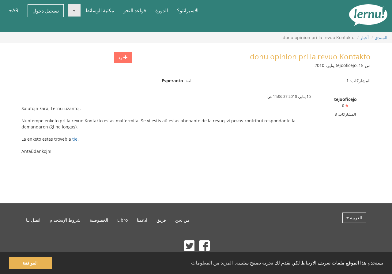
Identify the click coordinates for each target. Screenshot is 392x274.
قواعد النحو (134, 10)
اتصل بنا (33, 220)
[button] (74, 10)
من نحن (182, 220)
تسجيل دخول (45, 10)
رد (120, 57)
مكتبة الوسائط (99, 10)
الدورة (161, 10)
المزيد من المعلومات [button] (212, 262)
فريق (161, 220)
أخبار (364, 37)
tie (74, 139)
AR (15, 10)
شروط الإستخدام (65, 220)
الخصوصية (99, 220)
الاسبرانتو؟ (187, 10)
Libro (122, 220)
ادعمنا (142, 220)
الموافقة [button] (30, 263)
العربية (355, 217)
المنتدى (381, 37)
